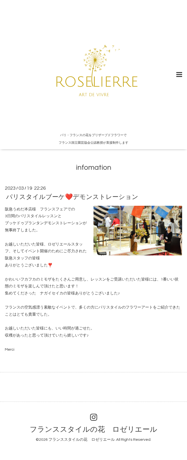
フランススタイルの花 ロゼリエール (93, 429)
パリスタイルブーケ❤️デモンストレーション (72, 197)
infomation (93, 167)
